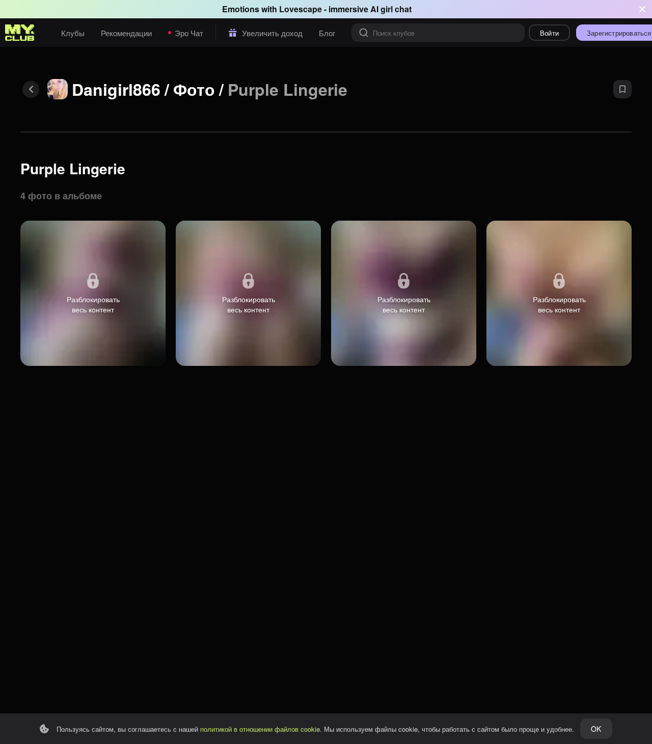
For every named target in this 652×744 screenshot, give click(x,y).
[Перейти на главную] (20, 32)
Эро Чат (189, 33)
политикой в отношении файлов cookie (260, 729)
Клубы (73, 33)
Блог (327, 33)
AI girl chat (391, 9)
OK (596, 729)
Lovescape (300, 9)
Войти (549, 33)
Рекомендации (126, 33)
